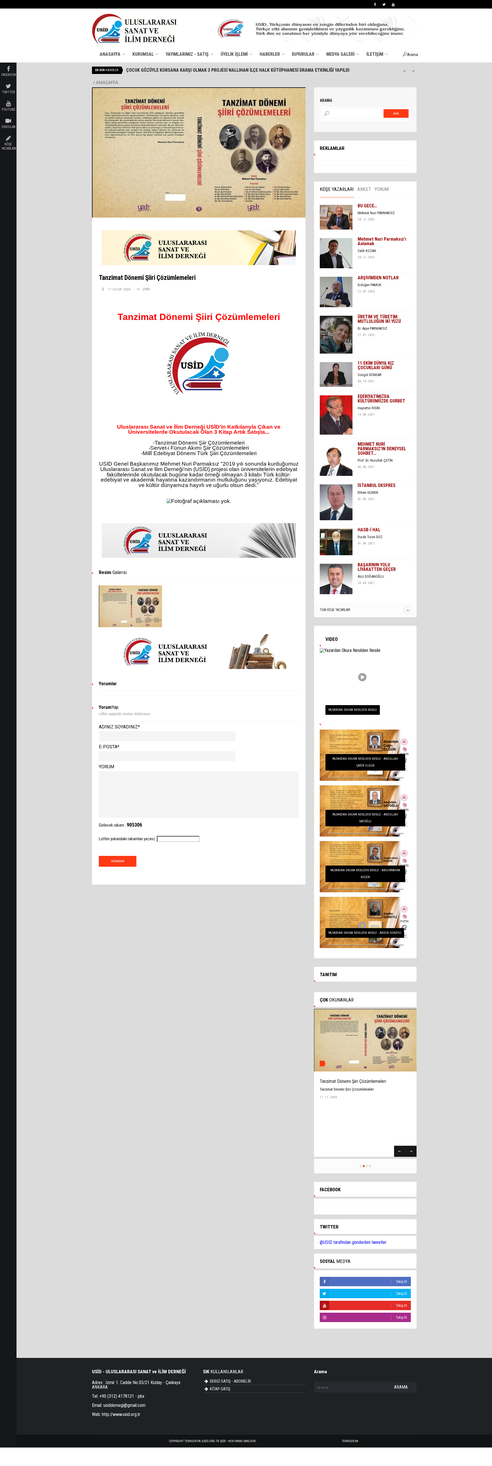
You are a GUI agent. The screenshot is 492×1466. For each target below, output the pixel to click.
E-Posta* (109, 746)
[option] (261, 70)
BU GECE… (367, 205)
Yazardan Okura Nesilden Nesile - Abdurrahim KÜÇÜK (365, 873)
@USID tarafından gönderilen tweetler (353, 1242)
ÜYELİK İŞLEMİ (235, 54)
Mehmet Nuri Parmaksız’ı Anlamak (382, 241)
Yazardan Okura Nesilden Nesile (352, 710)
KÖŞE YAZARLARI (8, 146)
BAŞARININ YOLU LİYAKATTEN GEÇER (377, 567)
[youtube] (393, 4)
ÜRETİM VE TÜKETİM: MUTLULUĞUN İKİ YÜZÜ (379, 319)
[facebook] (375, 4)
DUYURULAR (303, 54)
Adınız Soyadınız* (119, 727)
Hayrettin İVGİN (369, 408)
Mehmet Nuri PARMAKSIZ (376, 213)
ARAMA (401, 1387)
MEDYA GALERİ (341, 54)
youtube (8, 110)
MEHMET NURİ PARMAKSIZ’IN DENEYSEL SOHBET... (382, 448)
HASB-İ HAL (369, 529)
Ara (396, 113)
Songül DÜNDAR (370, 375)
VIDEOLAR (8, 127)
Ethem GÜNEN (368, 492)
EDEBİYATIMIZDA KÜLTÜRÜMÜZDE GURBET (381, 399)
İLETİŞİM (375, 54)
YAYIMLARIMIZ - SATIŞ (188, 54)
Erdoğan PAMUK (369, 285)
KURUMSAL (143, 54)
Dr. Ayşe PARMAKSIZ (372, 328)
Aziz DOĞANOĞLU (371, 576)
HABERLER (270, 54)
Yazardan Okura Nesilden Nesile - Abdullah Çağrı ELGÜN (365, 762)
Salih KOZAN (367, 251)
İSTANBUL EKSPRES (376, 485)
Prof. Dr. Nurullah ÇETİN (375, 460)
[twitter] (384, 4)
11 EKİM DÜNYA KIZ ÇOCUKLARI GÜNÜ (376, 365)
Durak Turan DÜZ (370, 537)
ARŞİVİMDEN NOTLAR (378, 277)
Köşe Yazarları (337, 189)
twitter (8, 92)
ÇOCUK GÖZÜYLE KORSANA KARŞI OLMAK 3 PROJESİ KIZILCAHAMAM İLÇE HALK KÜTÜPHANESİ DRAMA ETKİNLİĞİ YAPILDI (243, 70)
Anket (364, 189)
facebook (8, 75)
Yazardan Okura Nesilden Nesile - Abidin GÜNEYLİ (364, 933)
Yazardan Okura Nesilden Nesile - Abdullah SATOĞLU (365, 818)
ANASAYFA (111, 54)
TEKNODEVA (350, 1441)
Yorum (106, 766)
